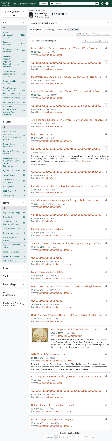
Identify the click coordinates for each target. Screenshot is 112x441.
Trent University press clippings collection (14, 74)
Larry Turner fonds (14, 103)
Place (5, 268)
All (4, 28)
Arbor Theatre (14, 175)
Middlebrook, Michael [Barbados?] (48, 229)
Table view (74, 30)
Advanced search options (44, 22)
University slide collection (14, 82)
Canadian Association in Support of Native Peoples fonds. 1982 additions (14, 61)
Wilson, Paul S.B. (14, 261)
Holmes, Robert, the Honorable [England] (52, 405)
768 (86, 437)
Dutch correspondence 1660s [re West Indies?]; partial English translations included (67, 286)
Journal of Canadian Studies (14, 152)
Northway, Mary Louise (14, 238)
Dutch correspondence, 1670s (46, 300)
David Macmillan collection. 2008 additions (54, 140)
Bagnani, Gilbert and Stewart (14, 246)
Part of (6, 22)
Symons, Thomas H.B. (14, 171)
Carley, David (14, 196)
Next (93, 437)
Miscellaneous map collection (49, 207)
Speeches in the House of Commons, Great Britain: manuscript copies (67, 214)
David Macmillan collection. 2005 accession (54, 360)
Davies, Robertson (14, 233)
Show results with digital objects (96, 41)
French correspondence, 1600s (47, 272)
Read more (86, 161)
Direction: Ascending (101, 34)
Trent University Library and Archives (14, 222)
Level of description (9, 293)
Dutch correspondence (43, 134)
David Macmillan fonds (46, 178)
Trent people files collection (14, 50)
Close (43, 10)
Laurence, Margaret (14, 257)
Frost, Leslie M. (14, 217)
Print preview (37, 30)
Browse (43, 4)
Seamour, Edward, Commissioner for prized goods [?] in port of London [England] (67, 243)
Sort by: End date (83, 34)
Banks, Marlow (14, 187)
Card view (62, 30)
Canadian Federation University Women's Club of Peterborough (14, 162)
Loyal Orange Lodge (14, 213)
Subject (7, 276)
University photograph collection (14, 35)
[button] (102, 3)
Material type (10, 284)
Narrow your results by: (14, 13)
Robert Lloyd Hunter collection (49, 54)
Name (6, 202)
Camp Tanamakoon (14, 252)
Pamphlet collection (14, 43)
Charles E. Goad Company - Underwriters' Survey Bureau (14, 135)
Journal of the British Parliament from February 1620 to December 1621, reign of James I (67, 148)
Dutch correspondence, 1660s (46, 257)
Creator (7, 121)
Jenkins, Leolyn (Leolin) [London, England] (52, 419)
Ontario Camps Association (14, 145)
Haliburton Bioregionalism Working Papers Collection (14, 111)
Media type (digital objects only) (12, 304)
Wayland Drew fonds (14, 98)
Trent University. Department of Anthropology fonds (14, 91)
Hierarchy (50, 30)
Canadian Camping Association (14, 180)
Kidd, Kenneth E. (14, 191)
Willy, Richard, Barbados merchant (48, 354)
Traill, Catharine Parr (14, 229)
